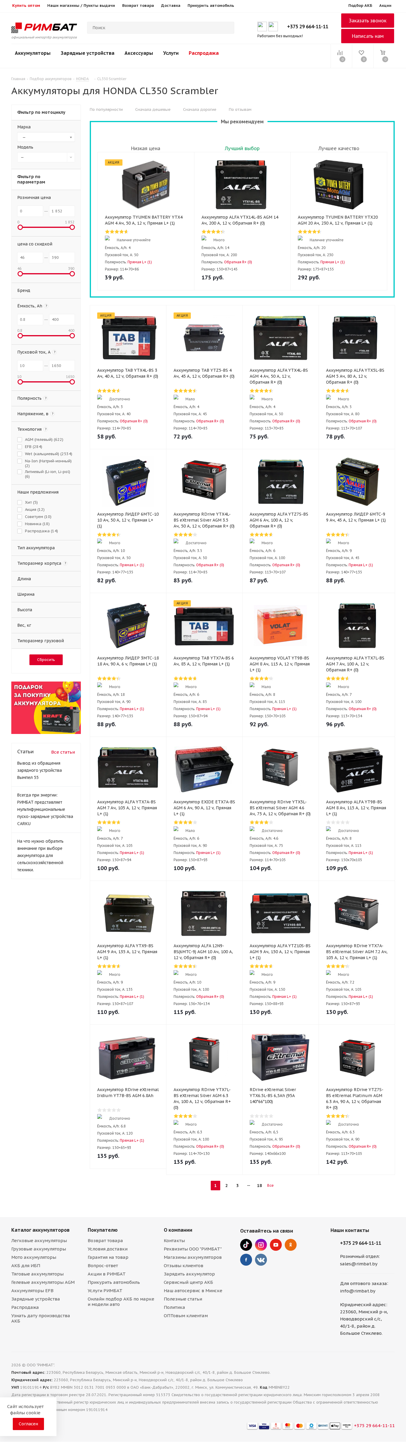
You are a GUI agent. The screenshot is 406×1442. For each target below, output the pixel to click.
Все (270, 1185)
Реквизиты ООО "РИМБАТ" (193, 1249)
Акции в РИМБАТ (107, 1274)
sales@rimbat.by (358, 1264)
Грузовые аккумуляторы (38, 1249)
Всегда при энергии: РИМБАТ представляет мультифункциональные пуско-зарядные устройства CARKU (45, 809)
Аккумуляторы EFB (32, 1290)
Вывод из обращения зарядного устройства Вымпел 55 (39, 770)
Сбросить (46, 659)
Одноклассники (291, 1245)
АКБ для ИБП (25, 1265)
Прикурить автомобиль (114, 1282)
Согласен (28, 1424)
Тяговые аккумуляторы (37, 1274)
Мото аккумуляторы (33, 1257)
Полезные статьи (183, 1299)
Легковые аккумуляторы (39, 1240)
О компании (178, 1230)
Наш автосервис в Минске (193, 1290)
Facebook (246, 1260)
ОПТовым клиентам (186, 1315)
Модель (25, 147)
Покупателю (103, 1230)
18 (259, 1185)
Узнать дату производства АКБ (40, 1318)
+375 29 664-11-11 (307, 26)
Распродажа (204, 53)
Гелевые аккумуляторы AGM (43, 1282)
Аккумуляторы (33, 53)
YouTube (276, 1245)
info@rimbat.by (357, 1291)
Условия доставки (108, 1249)
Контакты (174, 1240)
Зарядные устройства (87, 53)
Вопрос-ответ (103, 1265)
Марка (24, 127)
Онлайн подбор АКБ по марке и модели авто (121, 1301)
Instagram (261, 1245)
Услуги (171, 53)
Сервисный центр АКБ (188, 1282)
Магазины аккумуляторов (193, 1257)
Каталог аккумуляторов (40, 1230)
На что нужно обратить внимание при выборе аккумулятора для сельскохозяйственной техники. (40, 855)
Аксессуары (139, 53)
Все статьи (63, 752)
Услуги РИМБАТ (105, 1290)
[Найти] (227, 28)
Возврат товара (105, 1240)
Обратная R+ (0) (238, 262)
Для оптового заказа (363, 1283)
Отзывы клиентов (183, 1265)
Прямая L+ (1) (140, 262)
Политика (174, 1307)
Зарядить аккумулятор (189, 1274)
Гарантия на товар (108, 1257)
